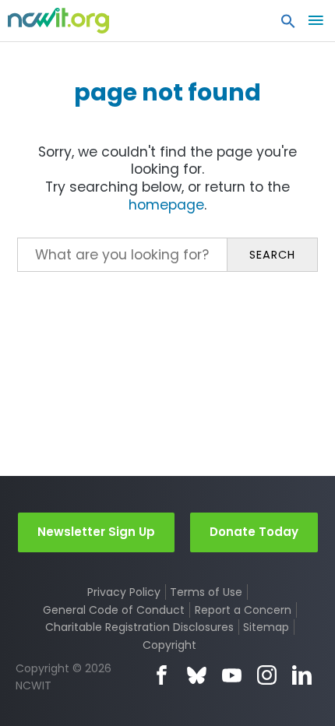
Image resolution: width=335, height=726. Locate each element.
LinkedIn (302, 675)
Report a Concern (243, 610)
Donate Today (254, 531)
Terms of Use (206, 592)
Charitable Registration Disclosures (139, 627)
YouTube (232, 675)
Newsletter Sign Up (96, 531)
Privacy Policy (123, 592)
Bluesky (196, 675)
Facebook (161, 675)
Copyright (169, 645)
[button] (288, 25)
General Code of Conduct (114, 610)
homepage (166, 205)
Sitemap (266, 627)
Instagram (267, 675)
